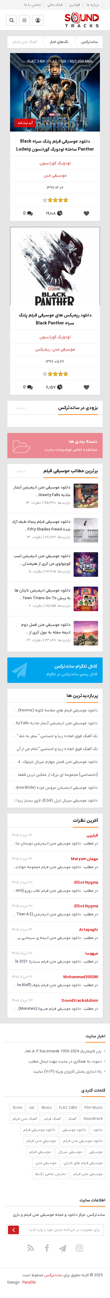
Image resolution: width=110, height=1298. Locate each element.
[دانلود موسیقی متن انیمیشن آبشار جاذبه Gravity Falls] (86, 495)
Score (17, 1107)
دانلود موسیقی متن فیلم (83, 1141)
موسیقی (96, 1152)
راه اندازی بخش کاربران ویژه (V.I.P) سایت (68, 1071)
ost (32, 1107)
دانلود (98, 1130)
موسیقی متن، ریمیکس (55, 349)
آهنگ (72, 1118)
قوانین (74, 4)
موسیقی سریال (70, 1152)
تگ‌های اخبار (59, 42)
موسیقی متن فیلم (88, 1174)
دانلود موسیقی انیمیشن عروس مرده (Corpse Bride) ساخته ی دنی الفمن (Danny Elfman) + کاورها (55, 787)
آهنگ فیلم (52, 1118)
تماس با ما (32, 4)
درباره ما (92, 4)
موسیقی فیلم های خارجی (83, 1163)
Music (47, 1107)
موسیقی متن (55, 175)
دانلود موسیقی (74, 1130)
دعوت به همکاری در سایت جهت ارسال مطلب (65, 1061)
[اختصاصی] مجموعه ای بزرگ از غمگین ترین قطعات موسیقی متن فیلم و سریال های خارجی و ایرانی (55, 774)
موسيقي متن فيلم (41, 1141)
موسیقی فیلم (40, 1152)
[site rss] (30, 1248)
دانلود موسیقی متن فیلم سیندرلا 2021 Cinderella (41, 961)
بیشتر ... (18, 407)
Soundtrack (93, 1118)
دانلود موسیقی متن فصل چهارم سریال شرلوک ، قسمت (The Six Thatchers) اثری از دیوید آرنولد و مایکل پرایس (55, 761)
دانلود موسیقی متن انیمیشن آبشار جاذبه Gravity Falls (55, 723)
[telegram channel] (63, 1248)
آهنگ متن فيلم (25, 1118)
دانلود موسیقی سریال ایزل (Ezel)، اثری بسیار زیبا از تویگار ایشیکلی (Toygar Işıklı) (55, 800)
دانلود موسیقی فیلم (39, 1130)
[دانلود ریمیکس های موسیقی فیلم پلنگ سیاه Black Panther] (55, 271)
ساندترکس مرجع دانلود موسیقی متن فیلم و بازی (82, 20)
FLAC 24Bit (68, 1107)
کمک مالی (55, 4)
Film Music (93, 1107)
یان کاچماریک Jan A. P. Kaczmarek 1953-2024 (63, 1051)
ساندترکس (89, 42)
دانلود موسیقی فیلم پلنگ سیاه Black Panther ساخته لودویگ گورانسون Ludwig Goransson (55, 146)
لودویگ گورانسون (55, 163)
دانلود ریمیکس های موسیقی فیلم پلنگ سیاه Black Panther (55, 319)
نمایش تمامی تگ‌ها (50, 1174)
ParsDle (28, 1282)
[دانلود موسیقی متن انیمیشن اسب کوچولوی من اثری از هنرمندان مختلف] (86, 564)
